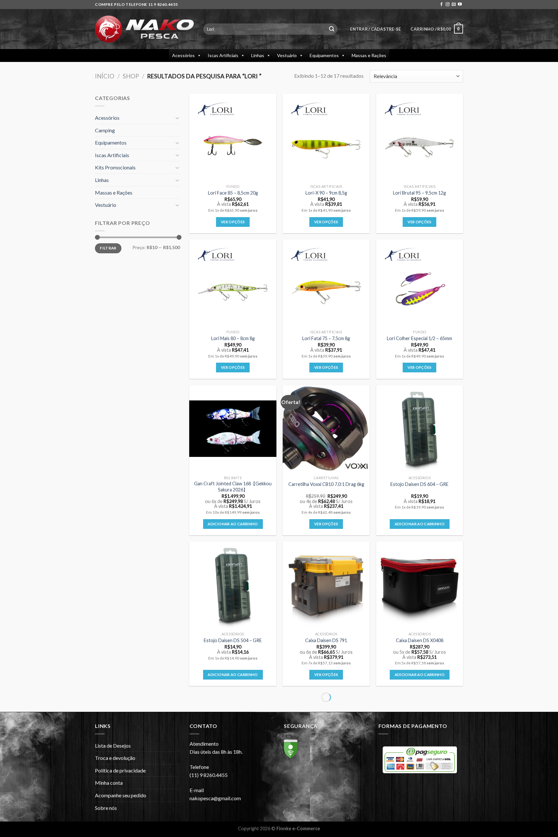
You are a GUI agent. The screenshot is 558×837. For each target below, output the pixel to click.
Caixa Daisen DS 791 (326, 640)
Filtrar (108, 248)
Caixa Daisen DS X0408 (419, 640)
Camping (105, 130)
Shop (131, 76)
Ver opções (233, 222)
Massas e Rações (369, 55)
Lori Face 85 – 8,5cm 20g (233, 193)
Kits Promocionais (115, 167)
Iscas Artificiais (223, 55)
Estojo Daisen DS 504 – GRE (233, 640)
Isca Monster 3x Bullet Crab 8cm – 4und (326, 794)
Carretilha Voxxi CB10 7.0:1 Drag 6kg (326, 484)
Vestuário (287, 55)
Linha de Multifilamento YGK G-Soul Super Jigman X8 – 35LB (233, 794)
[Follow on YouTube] (460, 4)
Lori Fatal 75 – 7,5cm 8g (326, 338)
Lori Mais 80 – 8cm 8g (233, 338)
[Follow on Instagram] (448, 4)
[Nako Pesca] (144, 29)
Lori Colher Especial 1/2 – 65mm (419, 338)
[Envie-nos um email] (454, 4)
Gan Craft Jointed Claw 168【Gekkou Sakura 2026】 (233, 486)
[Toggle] (177, 118)
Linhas (257, 55)
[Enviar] (331, 29)
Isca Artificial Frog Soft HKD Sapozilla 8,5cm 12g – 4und (419, 794)
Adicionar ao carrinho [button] (233, 524)
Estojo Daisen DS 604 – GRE (419, 484)
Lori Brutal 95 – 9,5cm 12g (419, 193)
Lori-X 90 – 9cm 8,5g (326, 193)
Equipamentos (324, 55)
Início (104, 76)
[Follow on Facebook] (441, 4)
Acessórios (183, 55)
